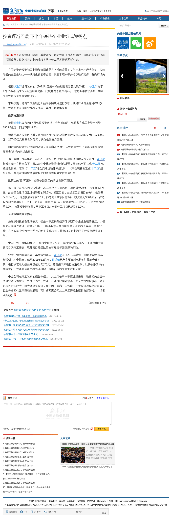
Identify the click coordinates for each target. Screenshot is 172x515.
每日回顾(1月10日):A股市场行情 (19, 452)
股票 (51, 11)
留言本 (62, 501)
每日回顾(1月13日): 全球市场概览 (20, 444)
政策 (69, 18)
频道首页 (11, 18)
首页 (8, 24)
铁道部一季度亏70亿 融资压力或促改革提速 (26, 325)
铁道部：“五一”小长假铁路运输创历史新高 (26, 338)
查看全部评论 (103, 398)
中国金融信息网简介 (38, 501)
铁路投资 (26, 309)
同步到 (85, 429)
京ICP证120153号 (36, 505)
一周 (154, 128)
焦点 (41, 18)
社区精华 (125, 98)
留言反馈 (13, 511)
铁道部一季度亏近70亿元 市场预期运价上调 (26, 329)
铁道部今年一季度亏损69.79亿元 (21, 334)
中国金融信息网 (12, 505)
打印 (26, 511)
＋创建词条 (154, 118)
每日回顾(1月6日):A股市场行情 (19, 461)
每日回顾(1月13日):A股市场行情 (19, 448)
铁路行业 (46, 309)
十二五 (96, 163)
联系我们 (53, 501)
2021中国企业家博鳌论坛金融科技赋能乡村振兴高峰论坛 (86, 466)
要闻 (27, 18)
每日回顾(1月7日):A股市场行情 (19, 457)
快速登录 (26, 429)
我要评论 (52, 511)
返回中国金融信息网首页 (158, 11)
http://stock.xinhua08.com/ (14, 44)
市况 (55, 18)
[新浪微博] (150, 48)
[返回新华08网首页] (15, 295)
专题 (159, 18)
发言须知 (77, 429)
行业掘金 (105, 18)
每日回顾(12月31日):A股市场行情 (20, 470)
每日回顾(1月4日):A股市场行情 (19, 465)
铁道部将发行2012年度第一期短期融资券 (25, 316)
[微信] (137, 48)
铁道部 (18, 86)
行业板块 (23, 24)
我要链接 (81, 501)
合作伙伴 (71, 501)
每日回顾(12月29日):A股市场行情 (20, 483)
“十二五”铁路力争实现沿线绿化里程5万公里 (26, 320)
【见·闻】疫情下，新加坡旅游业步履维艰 (93, 11)
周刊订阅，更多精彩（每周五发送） (139, 212)
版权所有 (24, 505)
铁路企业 (36, 309)
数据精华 (142, 18)
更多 (104, 513)
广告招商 (91, 501)
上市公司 (123, 18)
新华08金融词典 (128, 108)
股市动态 (86, 18)
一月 (164, 128)
